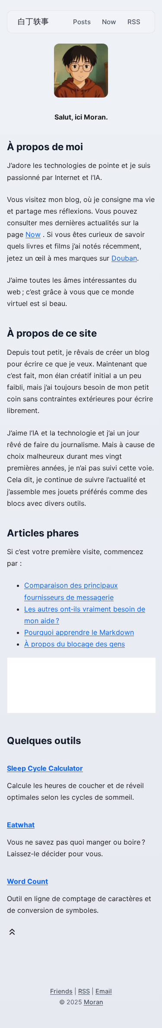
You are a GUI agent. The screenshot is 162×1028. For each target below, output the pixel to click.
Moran (93, 1002)
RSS (133, 22)
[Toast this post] (12, 934)
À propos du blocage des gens (74, 644)
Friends (61, 991)
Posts (82, 22)
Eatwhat (21, 824)
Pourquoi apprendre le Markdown (79, 632)
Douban (124, 258)
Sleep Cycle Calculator (45, 768)
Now (109, 22)
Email (103, 991)
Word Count (27, 881)
